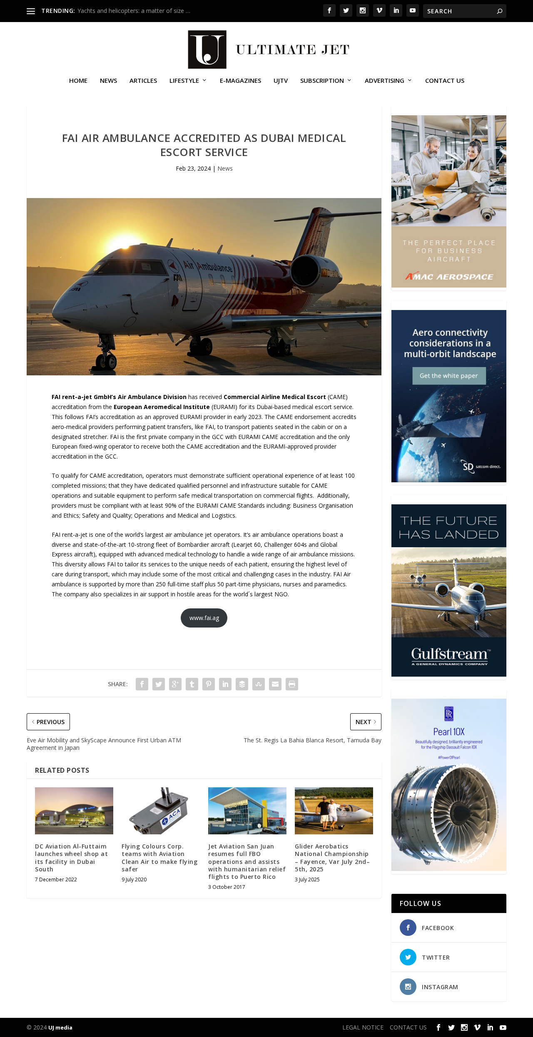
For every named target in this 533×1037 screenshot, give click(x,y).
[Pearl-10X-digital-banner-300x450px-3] (448, 869)
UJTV (281, 80)
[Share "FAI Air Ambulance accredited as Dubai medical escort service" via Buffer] (242, 684)
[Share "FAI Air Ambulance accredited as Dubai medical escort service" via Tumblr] (192, 684)
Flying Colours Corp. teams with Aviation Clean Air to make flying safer (159, 857)
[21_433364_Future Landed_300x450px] (448, 674)
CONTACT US (444, 80)
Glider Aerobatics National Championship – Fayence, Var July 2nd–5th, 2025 (332, 857)
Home (78, 80)
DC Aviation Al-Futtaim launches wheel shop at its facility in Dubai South (71, 857)
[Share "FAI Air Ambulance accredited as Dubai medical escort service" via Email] (275, 684)
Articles (143, 80)
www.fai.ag (204, 618)
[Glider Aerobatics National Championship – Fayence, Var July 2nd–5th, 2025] (334, 810)
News (108, 80)
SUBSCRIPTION (322, 80)
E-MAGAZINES (240, 80)
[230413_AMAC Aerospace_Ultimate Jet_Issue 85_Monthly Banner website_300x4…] (448, 285)
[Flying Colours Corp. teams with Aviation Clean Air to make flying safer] (161, 810)
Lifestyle (184, 80)
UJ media (60, 1027)
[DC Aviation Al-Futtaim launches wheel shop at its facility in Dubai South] (74, 810)
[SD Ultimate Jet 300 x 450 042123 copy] (448, 480)
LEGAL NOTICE (363, 1027)
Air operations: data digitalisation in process (136, 11)
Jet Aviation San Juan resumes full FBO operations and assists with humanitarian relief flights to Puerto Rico (247, 861)
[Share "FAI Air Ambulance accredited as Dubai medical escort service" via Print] (292, 684)
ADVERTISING (384, 80)
